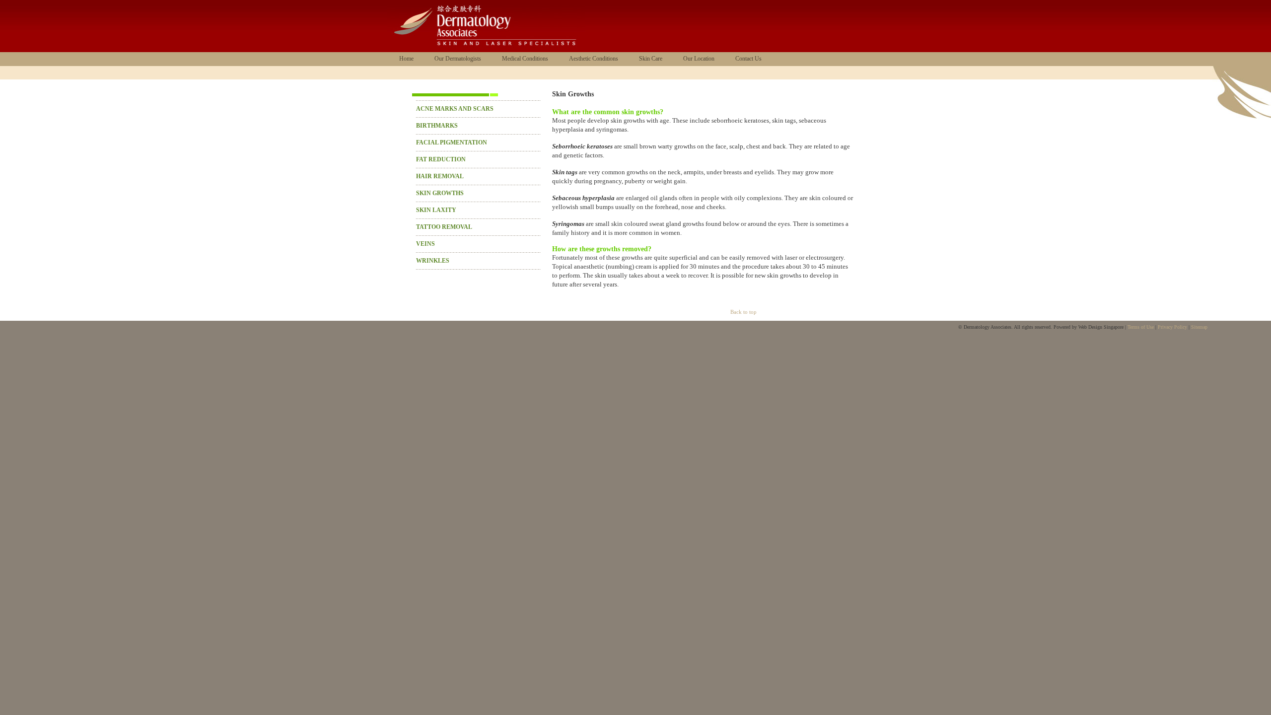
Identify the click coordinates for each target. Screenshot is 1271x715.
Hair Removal (440, 176)
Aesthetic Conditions (593, 59)
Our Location (698, 59)
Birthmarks (437, 125)
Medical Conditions (525, 59)
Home (406, 59)
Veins (425, 243)
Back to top (743, 312)
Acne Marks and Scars (455, 108)
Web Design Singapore (1101, 327)
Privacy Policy (1172, 327)
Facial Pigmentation (451, 142)
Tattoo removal (444, 226)
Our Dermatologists (457, 59)
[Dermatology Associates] (486, 50)
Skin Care (650, 59)
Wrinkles (432, 260)
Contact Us (748, 59)
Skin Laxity (436, 210)
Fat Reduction (441, 159)
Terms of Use (1141, 327)
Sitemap (1199, 327)
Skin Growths (440, 193)
